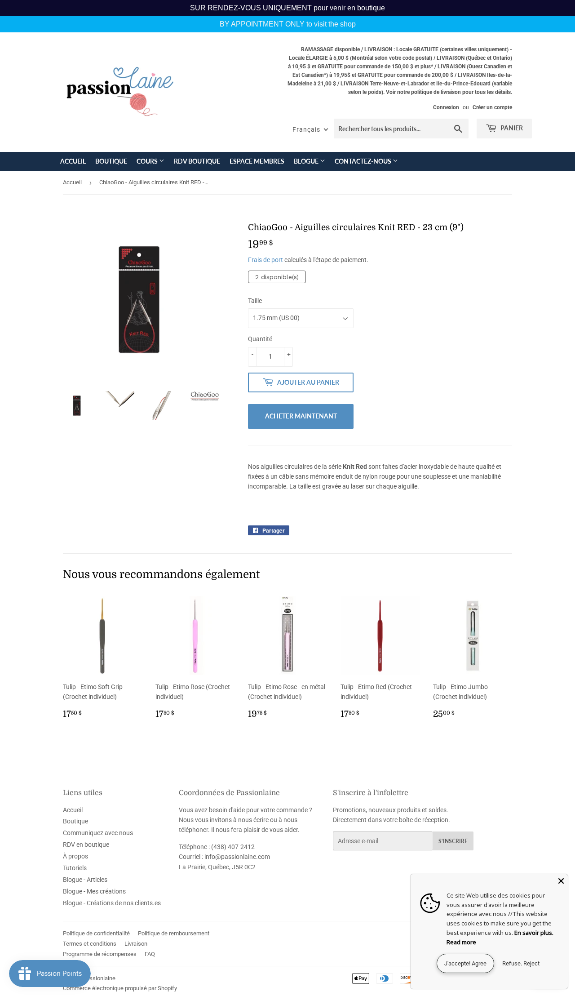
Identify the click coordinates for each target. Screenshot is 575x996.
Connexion (446, 107)
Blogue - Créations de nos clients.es (112, 903)
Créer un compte (492, 107)
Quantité (260, 338)
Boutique (111, 161)
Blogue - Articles (85, 879)
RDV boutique (197, 161)
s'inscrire (453, 841)
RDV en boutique (86, 844)
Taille (255, 300)
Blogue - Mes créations (94, 891)
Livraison (135, 943)
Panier (511, 128)
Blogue (307, 161)
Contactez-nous (364, 161)
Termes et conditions (89, 943)
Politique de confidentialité (96, 933)
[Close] (561, 880)
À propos (75, 856)
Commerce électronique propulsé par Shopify (120, 988)
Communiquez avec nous (98, 832)
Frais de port (265, 259)
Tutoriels (75, 868)
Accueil (73, 161)
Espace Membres (257, 161)
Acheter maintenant (301, 416)
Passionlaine (99, 978)
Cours (148, 161)
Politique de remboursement (173, 933)
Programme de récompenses (100, 954)
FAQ (150, 954)
